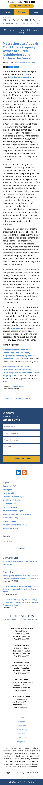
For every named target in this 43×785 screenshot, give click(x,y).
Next (27, 398)
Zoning (7, 489)
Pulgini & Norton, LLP (29, 772)
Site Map (21, 733)
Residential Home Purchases (17, 514)
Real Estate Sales (12, 500)
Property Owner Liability (15, 525)
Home (7, 12)
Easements (9, 486)
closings (15, 328)
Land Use (8, 493)
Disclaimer (21, 725)
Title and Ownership (13, 496)
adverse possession (21, 77)
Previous (8, 398)
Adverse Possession (17, 386)
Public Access (10, 518)
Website (21, 722)
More (36, 12)
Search (22, 548)
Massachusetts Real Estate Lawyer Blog (21, 20)
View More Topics (10, 528)
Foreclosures (10, 507)
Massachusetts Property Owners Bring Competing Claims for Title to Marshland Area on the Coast (20, 602)
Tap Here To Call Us (21, 6)
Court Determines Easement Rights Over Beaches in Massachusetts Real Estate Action (20, 589)
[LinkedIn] (18, 472)
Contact (21, 12)
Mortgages (9, 503)
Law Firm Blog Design (21, 782)
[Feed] (24, 472)
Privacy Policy (21, 729)
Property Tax (9, 521)
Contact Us (21, 737)
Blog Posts (21, 741)
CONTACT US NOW (22, 458)
